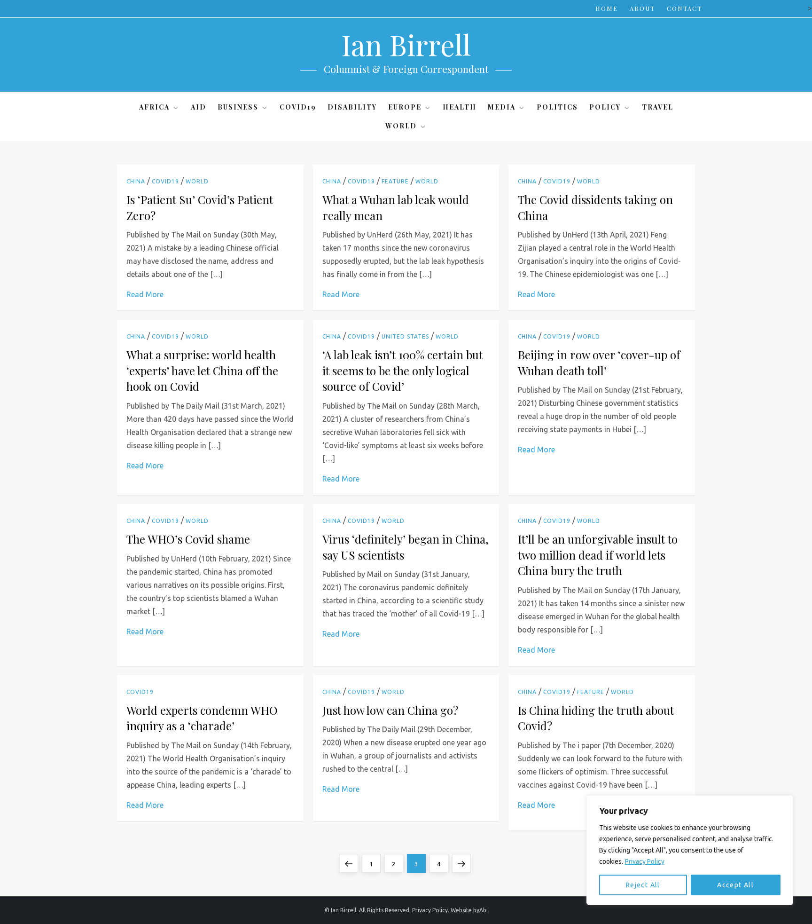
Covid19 (298, 107)
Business (238, 107)
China (135, 181)
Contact (684, 8)
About (642, 8)
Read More (145, 294)
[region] (689, 850)
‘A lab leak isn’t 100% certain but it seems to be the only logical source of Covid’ (402, 370)
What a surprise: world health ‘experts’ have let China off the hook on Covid (202, 370)
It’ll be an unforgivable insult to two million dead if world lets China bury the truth (598, 554)
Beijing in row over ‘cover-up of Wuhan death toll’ (599, 362)
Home (606, 8)
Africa (154, 107)
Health (459, 107)
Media (501, 107)
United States (405, 336)
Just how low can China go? (390, 710)
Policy (605, 107)
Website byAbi (469, 910)
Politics (557, 107)
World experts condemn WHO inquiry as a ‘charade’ (202, 718)
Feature (395, 181)
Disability (352, 107)
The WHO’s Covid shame (188, 538)
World (401, 125)
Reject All (643, 885)
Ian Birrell (406, 44)
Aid (198, 107)
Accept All (735, 885)
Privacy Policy (644, 861)
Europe (405, 107)
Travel (657, 107)
